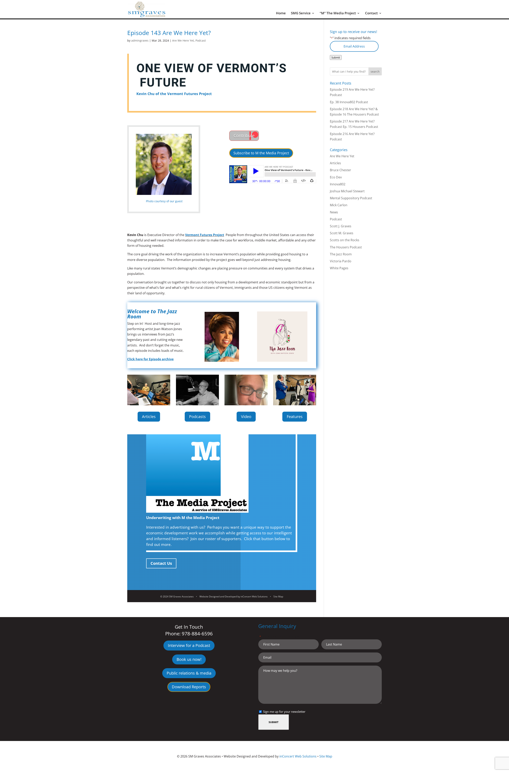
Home (281, 13)
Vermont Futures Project (204, 235)
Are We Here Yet (183, 40)
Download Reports (189, 686)
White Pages (339, 268)
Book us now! (189, 659)
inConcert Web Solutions (254, 596)
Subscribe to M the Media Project (261, 153)
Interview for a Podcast (189, 645)
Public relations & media (189, 673)
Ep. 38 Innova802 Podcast (349, 102)
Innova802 (337, 184)
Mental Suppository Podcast (351, 198)
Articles (149, 416)
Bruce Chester (340, 170)
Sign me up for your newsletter (284, 712)
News (334, 212)
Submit (335, 57)
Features (295, 416)
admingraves (140, 40)
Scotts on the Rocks (344, 240)
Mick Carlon (338, 205)
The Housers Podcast (346, 247)
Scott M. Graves (341, 233)
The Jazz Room (341, 254)
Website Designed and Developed (218, 596)
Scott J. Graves (340, 226)
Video (246, 416)
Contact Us (161, 563)
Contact (371, 13)
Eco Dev (336, 177)
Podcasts (197, 416)
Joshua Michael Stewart (347, 191)
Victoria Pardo (340, 261)
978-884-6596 (197, 633)
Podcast (200, 40)
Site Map (278, 596)
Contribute (244, 135)
